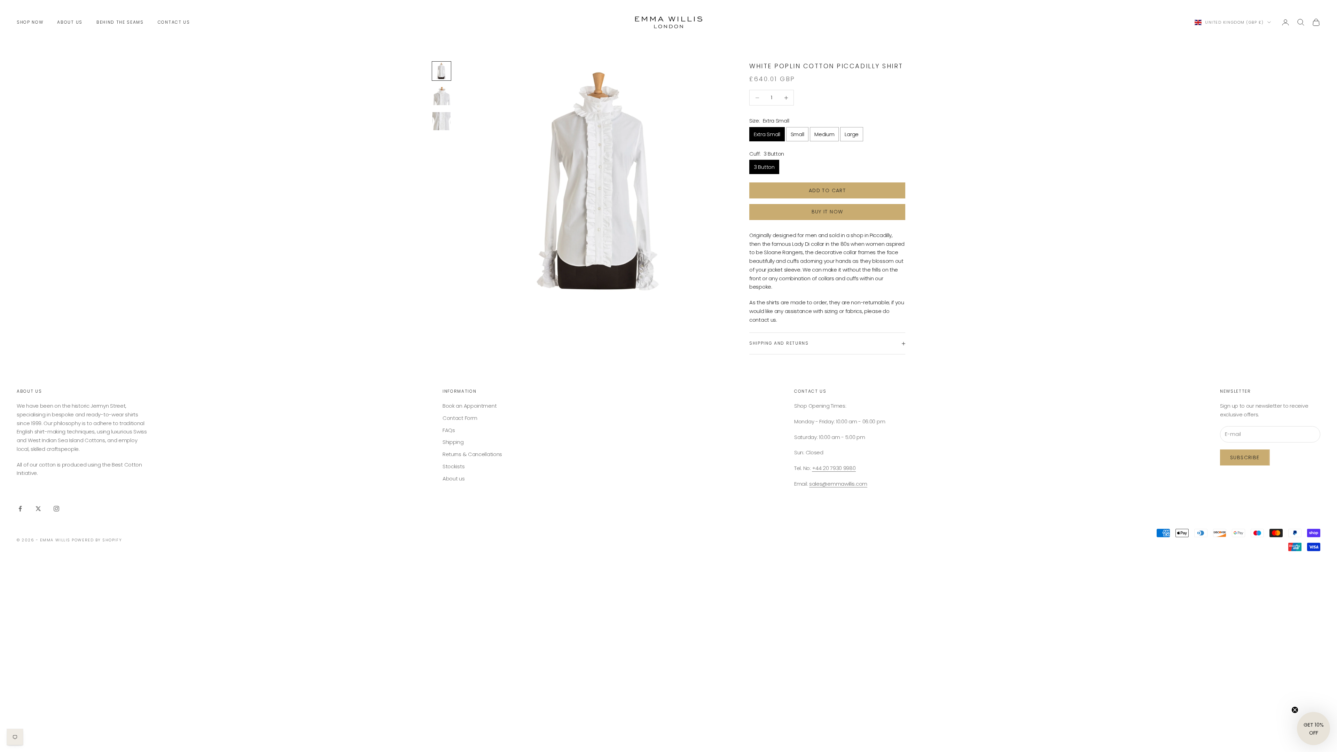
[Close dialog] (764, 323)
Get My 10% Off (597, 422)
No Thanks (645, 421)
